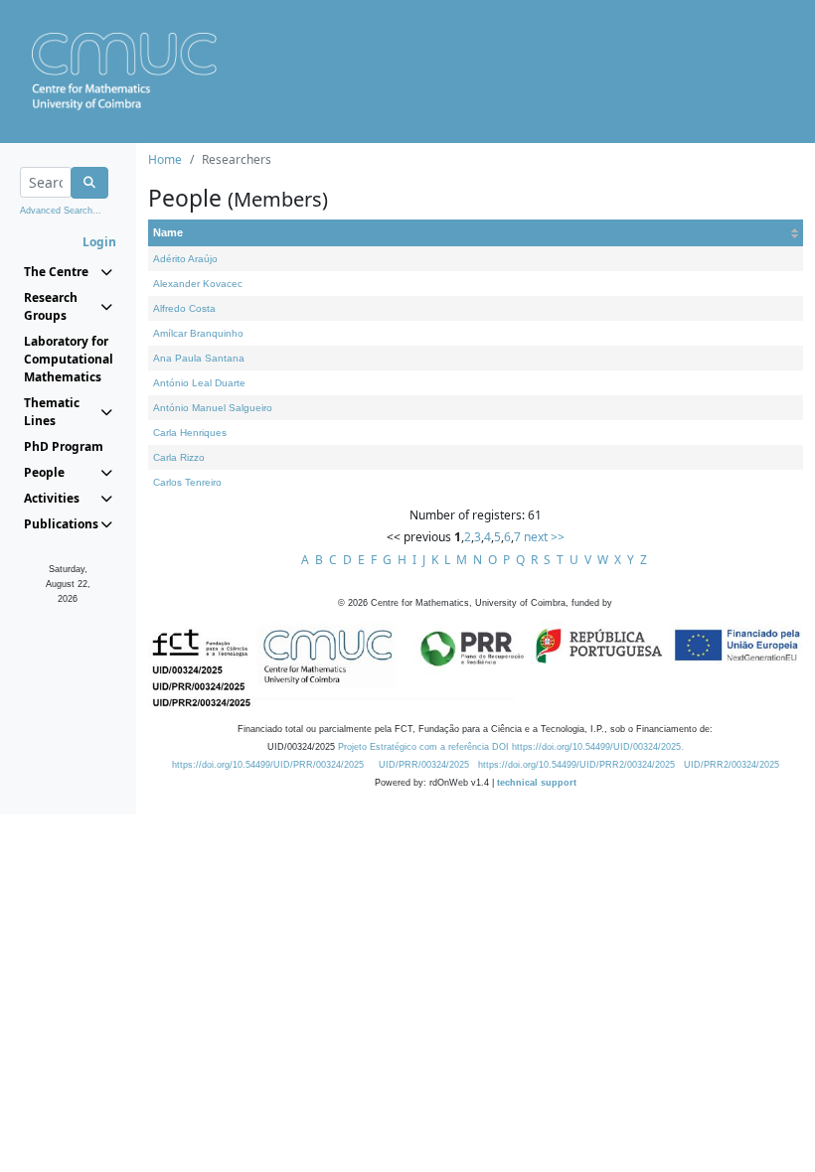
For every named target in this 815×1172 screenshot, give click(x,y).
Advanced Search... (60, 211)
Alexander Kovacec (198, 283)
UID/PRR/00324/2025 (424, 765)
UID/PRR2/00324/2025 (731, 765)
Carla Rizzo (179, 457)
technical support (536, 783)
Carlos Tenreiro (187, 482)
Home (165, 159)
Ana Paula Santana (198, 358)
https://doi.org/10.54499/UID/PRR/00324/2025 (268, 765)
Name (168, 232)
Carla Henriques (190, 432)
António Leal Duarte (199, 382)
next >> (544, 536)
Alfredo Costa (184, 308)
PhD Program (63, 446)
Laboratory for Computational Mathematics (68, 359)
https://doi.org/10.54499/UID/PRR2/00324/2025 (576, 765)
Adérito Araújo (185, 258)
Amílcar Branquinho (198, 333)
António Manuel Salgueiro (212, 407)
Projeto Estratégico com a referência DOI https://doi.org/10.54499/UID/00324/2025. (511, 747)
